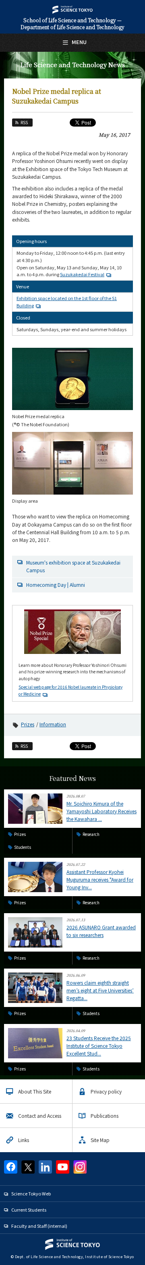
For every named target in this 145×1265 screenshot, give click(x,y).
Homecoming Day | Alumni (55, 584)
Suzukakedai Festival (82, 274)
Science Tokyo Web (31, 1193)
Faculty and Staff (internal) (39, 1226)
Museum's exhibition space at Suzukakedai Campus (73, 566)
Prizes (27, 724)
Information (52, 724)
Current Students (28, 1209)
